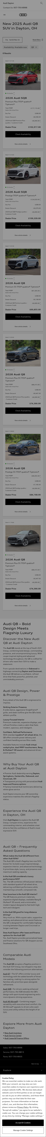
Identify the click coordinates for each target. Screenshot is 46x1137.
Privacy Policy (22, 1107)
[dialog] (23, 1105)
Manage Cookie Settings (23, 1130)
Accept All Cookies (23, 1123)
